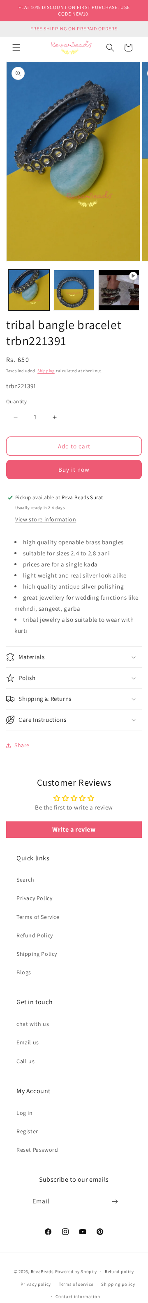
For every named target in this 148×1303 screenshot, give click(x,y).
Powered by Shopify (76, 1271)
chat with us (32, 1024)
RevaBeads (42, 1271)
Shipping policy (118, 1284)
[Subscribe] (115, 1201)
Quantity (16, 401)
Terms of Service (38, 917)
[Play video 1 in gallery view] (118, 290)
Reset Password (37, 1149)
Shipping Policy (36, 953)
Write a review (73, 829)
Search (25, 879)
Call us (25, 1061)
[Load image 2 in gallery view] (74, 290)
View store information (45, 519)
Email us (27, 1042)
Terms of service (76, 1284)
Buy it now (74, 469)
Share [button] (22, 745)
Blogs (23, 972)
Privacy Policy (34, 898)
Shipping (46, 370)
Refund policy (119, 1271)
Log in (24, 1113)
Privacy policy (36, 1284)
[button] (16, 48)
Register (27, 1131)
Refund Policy (34, 935)
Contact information (78, 1296)
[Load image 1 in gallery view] (28, 290)
